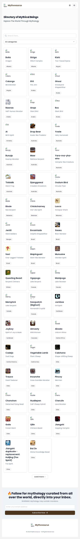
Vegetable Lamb (39, 352)
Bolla (8, 57)
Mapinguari (36, 254)
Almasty (34, 328)
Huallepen (35, 400)
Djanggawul (36, 182)
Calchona (60, 352)
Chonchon (11, 400)
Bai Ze (33, 448)
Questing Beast (14, 278)
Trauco (9, 376)
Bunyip (9, 155)
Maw (32, 155)
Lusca (58, 206)
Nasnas (10, 107)
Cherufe (59, 400)
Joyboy (9, 328)
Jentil (8, 230)
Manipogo (60, 278)
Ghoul (58, 81)
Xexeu (58, 230)
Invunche (35, 376)
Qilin (32, 424)
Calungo (10, 81)
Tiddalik (10, 182)
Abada (58, 328)
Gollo (8, 424)
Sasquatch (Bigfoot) (36, 303)
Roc (57, 107)
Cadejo (9, 352)
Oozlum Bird (61, 182)
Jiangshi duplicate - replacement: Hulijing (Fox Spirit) (13, 454)
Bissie (9, 206)
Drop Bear (35, 131)
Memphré (11, 302)
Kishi (57, 57)
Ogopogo (35, 278)
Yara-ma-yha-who (63, 157)
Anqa (33, 107)
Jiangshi (59, 424)
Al (7, 131)
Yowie (58, 131)
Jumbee (59, 302)
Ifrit (32, 81)
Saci (8, 254)
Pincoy (58, 376)
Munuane (60, 254)
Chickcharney (37, 206)
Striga (33, 57)
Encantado (36, 230)
